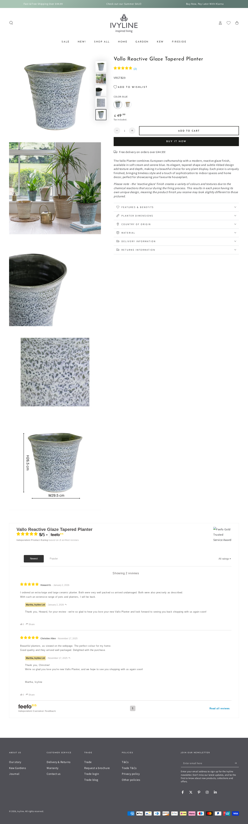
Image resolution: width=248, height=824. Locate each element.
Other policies (131, 780)
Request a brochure (97, 768)
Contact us (54, 774)
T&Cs (125, 762)
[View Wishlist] (228, 23)
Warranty (52, 768)
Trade (88, 762)
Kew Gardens (17, 768)
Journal (14, 774)
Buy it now (176, 141)
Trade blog (91, 780)
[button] (11, 23)
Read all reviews (220, 708)
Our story (15, 762)
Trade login (91, 774)
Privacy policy (131, 774)
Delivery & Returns (59, 762)
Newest (34, 558)
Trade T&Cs (129, 768)
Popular (54, 558)
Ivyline (20, 811)
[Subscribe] (237, 763)
